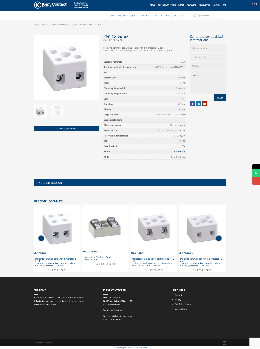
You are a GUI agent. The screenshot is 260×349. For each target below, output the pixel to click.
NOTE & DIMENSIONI (50, 183)
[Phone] (256, 173)
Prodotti (122, 16)
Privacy (178, 299)
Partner (158, 16)
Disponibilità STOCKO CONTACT (171, 4)
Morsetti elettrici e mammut (74, 24)
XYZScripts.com (141, 347)
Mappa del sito (181, 308)
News (152, 4)
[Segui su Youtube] (204, 103)
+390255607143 (115, 310)
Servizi (134, 16)
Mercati (146, 16)
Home (111, 16)
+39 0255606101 (114, 304)
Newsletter (204, 4)
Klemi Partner (179, 151)
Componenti (55, 24)
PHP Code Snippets (120, 347)
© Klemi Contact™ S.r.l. (44, 342)
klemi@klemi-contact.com (120, 315)
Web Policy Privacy (183, 304)
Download (191, 4)
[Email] (256, 181)
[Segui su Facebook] (192, 103)
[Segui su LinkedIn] (198, 103)
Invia (220, 97)
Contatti (184, 16)
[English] (253, 3)
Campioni (216, 4)
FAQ (224, 4)
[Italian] (256, 3)
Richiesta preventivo (66, 128)
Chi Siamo (171, 16)
